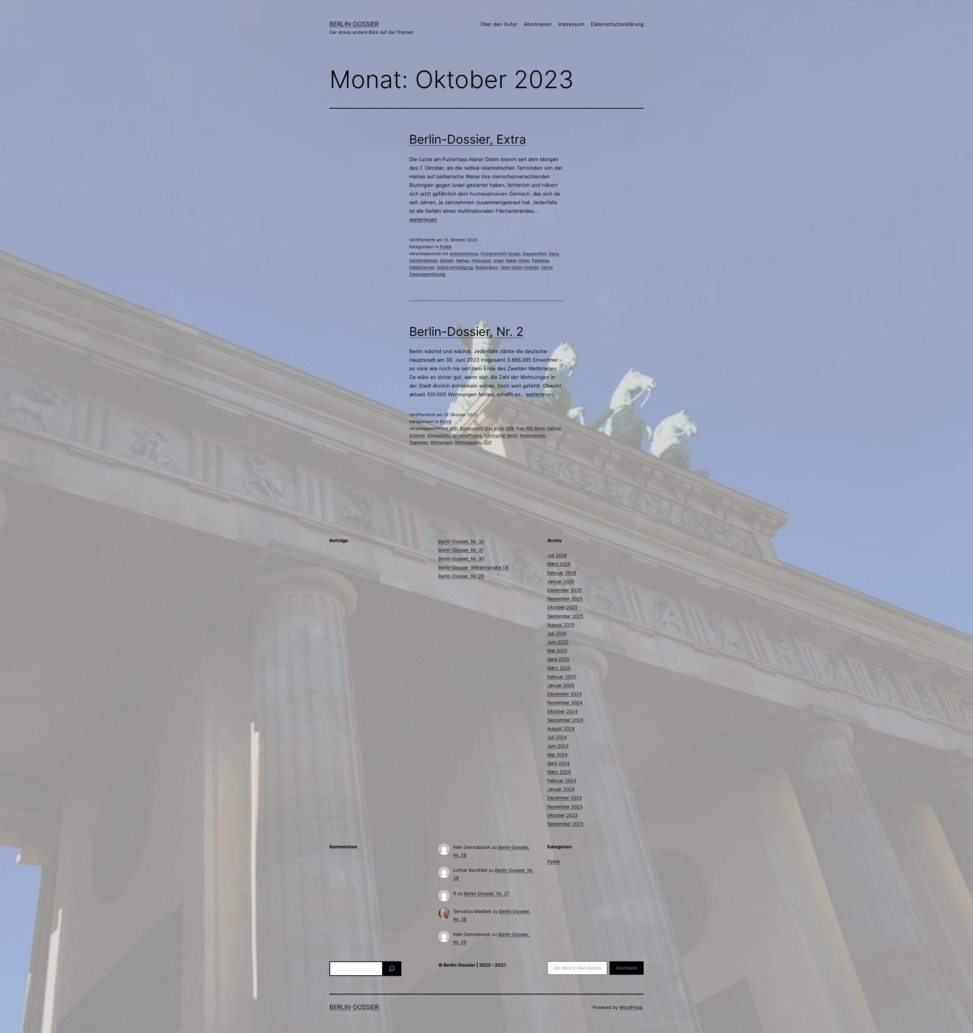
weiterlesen (423, 220)
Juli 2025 (557, 633)
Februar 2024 (561, 780)
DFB (510, 428)
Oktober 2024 (562, 711)
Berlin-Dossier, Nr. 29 (461, 576)
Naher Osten (518, 260)
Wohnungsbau (468, 442)
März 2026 (559, 564)
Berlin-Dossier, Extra (467, 139)
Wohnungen (441, 442)
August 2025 (561, 624)
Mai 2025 (557, 650)
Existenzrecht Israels (500, 253)
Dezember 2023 (564, 797)
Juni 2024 (558, 746)
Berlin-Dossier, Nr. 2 (466, 331)
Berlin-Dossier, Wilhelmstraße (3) (473, 567)
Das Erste (494, 428)
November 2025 (564, 598)
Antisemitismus (464, 253)
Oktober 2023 (562, 815)
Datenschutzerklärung (617, 24)
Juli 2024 (557, 737)
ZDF (488, 442)
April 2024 (558, 763)
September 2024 (565, 720)
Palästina (540, 260)
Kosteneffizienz (467, 435)
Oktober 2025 (562, 607)
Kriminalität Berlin (501, 435)
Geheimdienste (423, 260)
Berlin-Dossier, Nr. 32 (461, 541)
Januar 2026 (560, 581)
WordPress (630, 1007)
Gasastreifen (534, 253)
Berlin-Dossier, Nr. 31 (460, 550)
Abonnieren (538, 24)
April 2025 (558, 659)
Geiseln (447, 260)
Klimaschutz (438, 435)
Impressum (571, 24)
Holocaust (481, 260)
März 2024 (559, 772)
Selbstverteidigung (455, 267)
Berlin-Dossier (354, 24)
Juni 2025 (558, 642)
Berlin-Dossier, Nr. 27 (486, 893)
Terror (546, 267)
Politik (446, 246)
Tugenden (418, 442)
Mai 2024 (557, 754)
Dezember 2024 (564, 694)
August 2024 (561, 728)
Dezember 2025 (564, 590)
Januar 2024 (561, 789)
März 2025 (559, 668)
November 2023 (564, 806)
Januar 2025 (560, 685)
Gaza (554, 253)
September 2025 (565, 616)
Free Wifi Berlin (530, 428)
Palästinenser (421, 267)
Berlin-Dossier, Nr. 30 (461, 558)
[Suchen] (391, 968)
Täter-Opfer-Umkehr (519, 267)
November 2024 (565, 702)
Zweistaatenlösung (427, 274)
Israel (498, 260)
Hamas (462, 260)
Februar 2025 (561, 676)
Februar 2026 (561, 573)
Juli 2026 (557, 555)
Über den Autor (498, 24)
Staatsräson (486, 267)
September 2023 (565, 824)
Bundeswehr (471, 428)
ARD (454, 428)
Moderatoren (532, 435)
